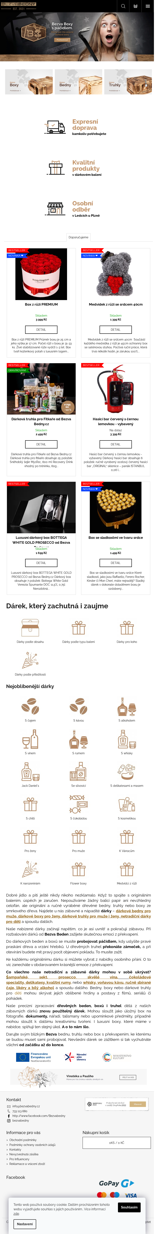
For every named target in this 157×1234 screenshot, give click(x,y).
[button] (12, 36)
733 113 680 (19, 1111)
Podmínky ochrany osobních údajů (32, 1145)
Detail (41, 329)
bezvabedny (20, 1120)
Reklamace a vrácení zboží (27, 1164)
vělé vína (102, 977)
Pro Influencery (19, 1159)
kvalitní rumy (59, 982)
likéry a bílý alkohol (35, 987)
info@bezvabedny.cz (26, 1106)
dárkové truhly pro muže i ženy (90, 916)
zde (16, 1214)
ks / (116, 1142)
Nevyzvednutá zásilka (23, 1154)
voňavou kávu (111, 982)
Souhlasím (129, 1207)
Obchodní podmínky (23, 1140)
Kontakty (15, 1149)
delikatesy (35, 982)
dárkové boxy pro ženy (39, 916)
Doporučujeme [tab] (78, 237)
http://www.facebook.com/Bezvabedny (38, 1115)
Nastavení (25, 1224)
